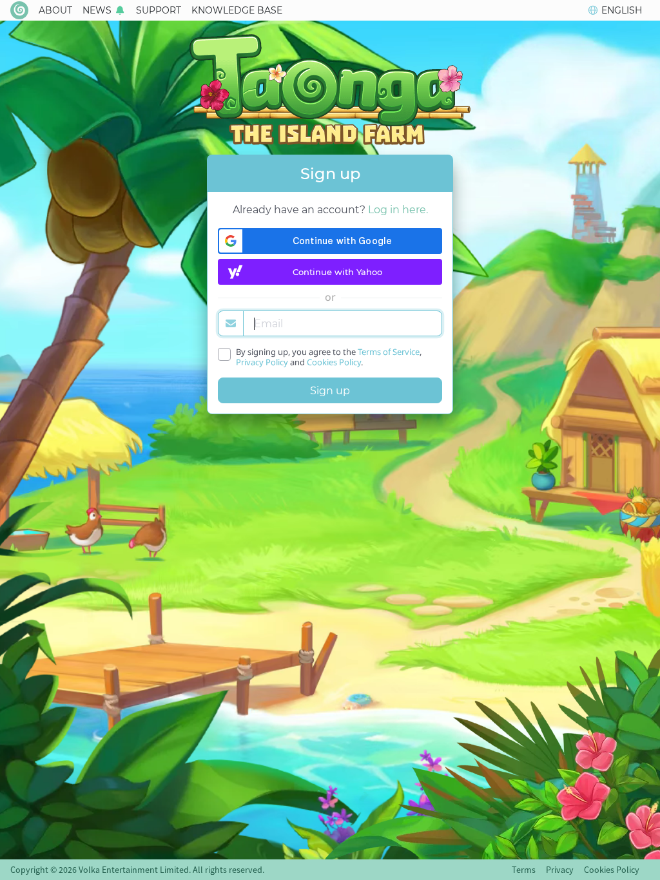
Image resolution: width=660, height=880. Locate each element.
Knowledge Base (236, 10)
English (621, 10)
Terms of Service (389, 352)
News (97, 10)
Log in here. (398, 210)
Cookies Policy (334, 362)
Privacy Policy (262, 362)
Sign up (330, 391)
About (55, 10)
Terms (524, 869)
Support (158, 10)
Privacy (560, 869)
